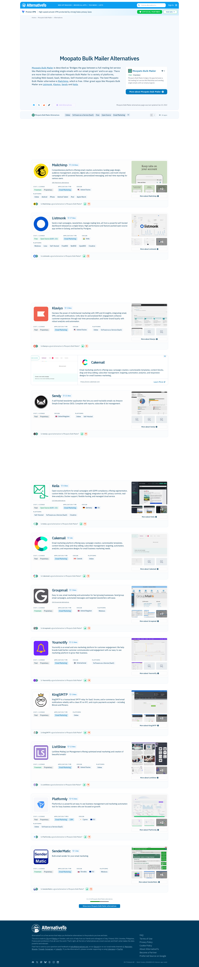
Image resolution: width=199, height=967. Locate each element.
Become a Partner (148, 952)
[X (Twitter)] (37, 962)
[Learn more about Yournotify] (41, 648)
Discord (96, 947)
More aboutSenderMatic (148, 882)
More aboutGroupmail (148, 621)
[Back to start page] (37, 5)
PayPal (120, 949)
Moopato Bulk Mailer (42, 67)
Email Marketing (65, 190)
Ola (47, 938)
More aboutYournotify (148, 673)
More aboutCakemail (148, 569)
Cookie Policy (146, 945)
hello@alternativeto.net (79, 947)
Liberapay (111, 949)
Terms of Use (146, 938)
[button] (73, 165)
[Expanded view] (151, 115)
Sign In (171, 5)
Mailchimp (63, 81)
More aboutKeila (148, 517)
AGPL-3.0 (53, 239)
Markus (55, 938)
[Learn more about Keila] (41, 491)
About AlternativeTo (149, 949)
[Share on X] (39, 105)
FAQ (141, 935)
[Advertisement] (99, 36)
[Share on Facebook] (34, 105)
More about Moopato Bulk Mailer (145, 91)
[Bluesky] (45, 962)
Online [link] (68, 115)
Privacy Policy (146, 942)
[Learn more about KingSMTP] (41, 700)
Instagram (49, 949)
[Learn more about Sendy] (41, 401)
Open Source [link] (106, 115)
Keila (75, 84)
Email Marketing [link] (119, 115)
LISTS (101, 5)
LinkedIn (59, 949)
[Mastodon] (41, 962)
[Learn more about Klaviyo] (41, 314)
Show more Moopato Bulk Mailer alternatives (99, 906)
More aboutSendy (148, 427)
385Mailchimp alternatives (60, 182)
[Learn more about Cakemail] (41, 544)
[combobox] (151, 5)
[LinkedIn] (58, 962)
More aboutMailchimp (148, 196)
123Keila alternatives (58, 500)
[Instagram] (54, 962)
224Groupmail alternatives (60, 602)
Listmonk (47, 84)
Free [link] (97, 115)
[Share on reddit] (44, 105)
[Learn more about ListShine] (41, 752)
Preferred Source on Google (153, 956)
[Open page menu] (176, 5)
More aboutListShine (148, 778)
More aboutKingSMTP (148, 725)
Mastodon (128, 947)
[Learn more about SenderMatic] (41, 857)
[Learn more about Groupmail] (41, 596)
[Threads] (49, 962)
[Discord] (33, 962)
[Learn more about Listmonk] (41, 224)
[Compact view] (154, 115)
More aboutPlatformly (148, 830)
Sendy (65, 84)
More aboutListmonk (148, 249)
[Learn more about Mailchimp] (41, 171)
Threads (41, 949)
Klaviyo (56, 84)
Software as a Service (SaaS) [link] (83, 115)
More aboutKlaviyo (148, 339)
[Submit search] (139, 5)
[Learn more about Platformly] (41, 804)
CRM (71, 820)
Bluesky (35, 949)
